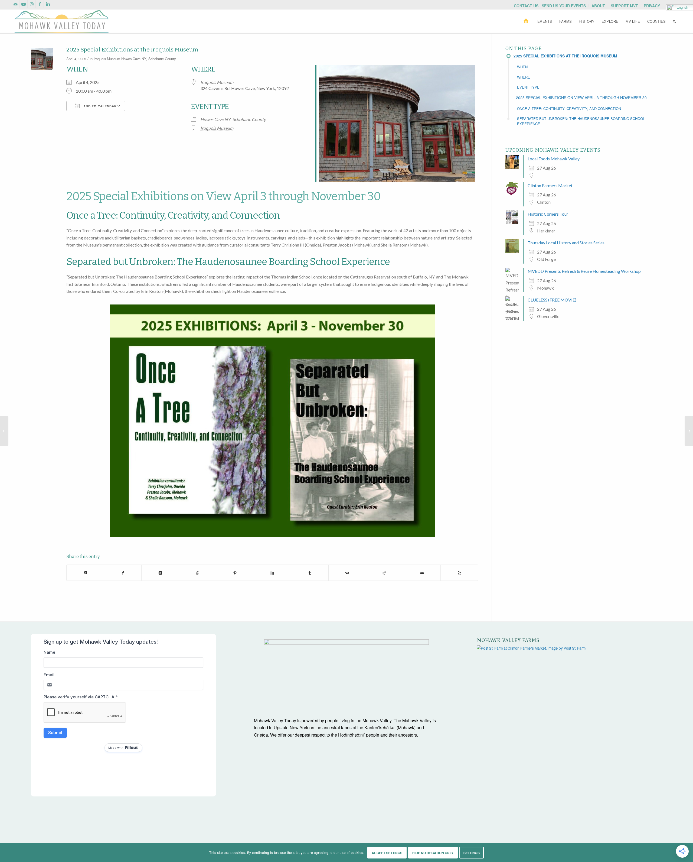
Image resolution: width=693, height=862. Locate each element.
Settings (471, 852)
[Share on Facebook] (122, 572)
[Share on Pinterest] (234, 572)
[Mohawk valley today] (61, 21)
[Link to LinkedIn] (48, 4)
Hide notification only (433, 852)
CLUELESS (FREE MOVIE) (552, 299)
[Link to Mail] (15, 4)
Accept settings (387, 852)
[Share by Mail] (421, 572)
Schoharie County (162, 58)
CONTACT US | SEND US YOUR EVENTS (550, 5)
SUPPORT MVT (624, 5)
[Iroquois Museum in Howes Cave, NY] (42, 59)
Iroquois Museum (107, 58)
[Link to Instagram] (31, 4)
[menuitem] (550, 5)
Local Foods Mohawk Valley (554, 158)
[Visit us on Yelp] (459, 572)
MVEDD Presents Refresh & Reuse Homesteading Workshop (584, 271)
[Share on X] (85, 572)
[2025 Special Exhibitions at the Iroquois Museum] (4, 431)
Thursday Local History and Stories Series (566, 242)
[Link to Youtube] (23, 4)
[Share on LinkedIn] (272, 572)
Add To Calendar (99, 106)
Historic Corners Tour (548, 213)
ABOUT (598, 5)
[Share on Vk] (347, 572)
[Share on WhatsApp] (197, 572)
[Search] (674, 21)
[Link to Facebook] (40, 4)
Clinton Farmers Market (550, 185)
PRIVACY (652, 5)
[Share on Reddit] (384, 572)
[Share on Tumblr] (309, 572)
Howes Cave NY (133, 58)
